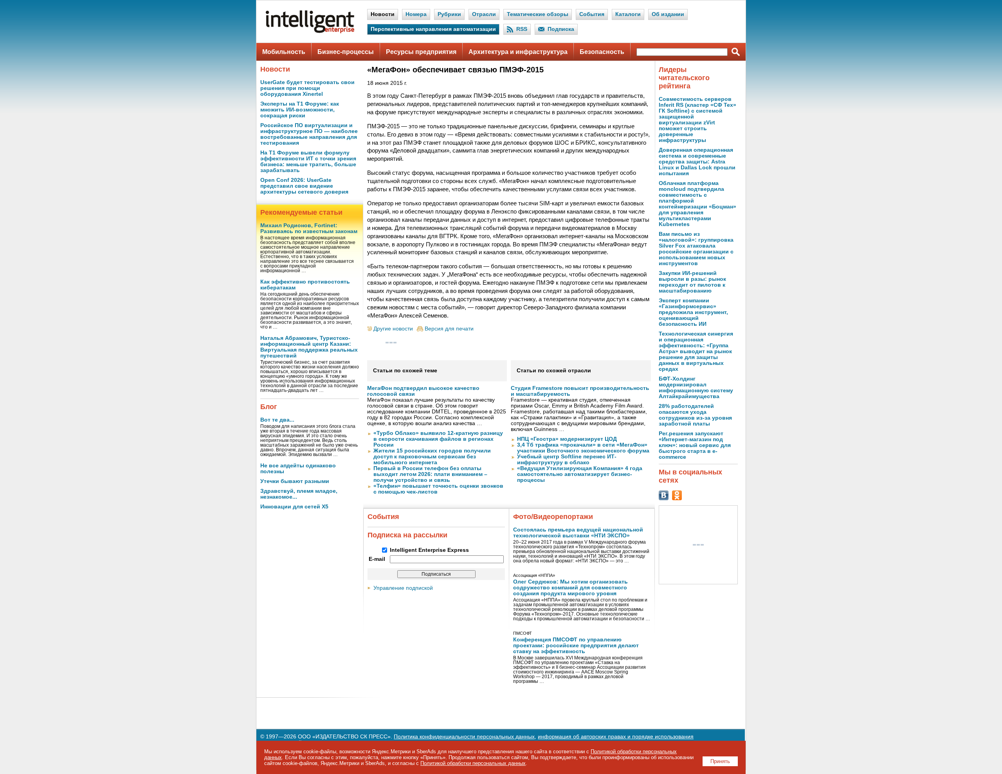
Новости (383, 14)
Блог (268, 407)
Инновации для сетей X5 (294, 507)
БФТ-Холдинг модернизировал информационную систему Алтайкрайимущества (696, 387)
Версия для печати (449, 329)
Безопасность (602, 51)
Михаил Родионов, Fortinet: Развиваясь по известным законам (308, 228)
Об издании (668, 14)
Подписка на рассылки (407, 535)
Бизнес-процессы (345, 51)
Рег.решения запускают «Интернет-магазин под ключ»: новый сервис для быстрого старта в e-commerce (695, 445)
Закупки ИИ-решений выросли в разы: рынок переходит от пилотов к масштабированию (692, 282)
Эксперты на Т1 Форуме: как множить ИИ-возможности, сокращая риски (299, 110)
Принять (720, 761)
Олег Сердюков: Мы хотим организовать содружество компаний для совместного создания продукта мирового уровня (570, 587)
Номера (416, 14)
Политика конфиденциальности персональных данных (464, 737)
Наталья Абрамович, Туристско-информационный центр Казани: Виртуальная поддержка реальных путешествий (309, 347)
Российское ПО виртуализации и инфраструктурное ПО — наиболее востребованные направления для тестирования (309, 134)
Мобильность (283, 51)
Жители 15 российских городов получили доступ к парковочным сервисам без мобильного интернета (432, 456)
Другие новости (393, 329)
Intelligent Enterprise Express (429, 550)
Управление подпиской (403, 588)
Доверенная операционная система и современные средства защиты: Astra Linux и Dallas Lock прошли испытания (697, 161)
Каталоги (628, 14)
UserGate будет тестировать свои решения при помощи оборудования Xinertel (307, 88)
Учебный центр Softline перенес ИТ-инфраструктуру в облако (566, 459)
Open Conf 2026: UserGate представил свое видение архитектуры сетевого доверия (304, 186)
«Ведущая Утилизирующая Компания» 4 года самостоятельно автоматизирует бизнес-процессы (579, 474)
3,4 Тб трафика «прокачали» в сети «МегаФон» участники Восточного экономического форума (583, 448)
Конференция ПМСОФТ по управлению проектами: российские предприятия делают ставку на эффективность (576, 645)
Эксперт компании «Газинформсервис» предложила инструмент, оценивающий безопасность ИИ (693, 312)
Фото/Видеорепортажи (553, 517)
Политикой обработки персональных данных (473, 763)
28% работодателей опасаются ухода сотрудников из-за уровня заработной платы (695, 415)
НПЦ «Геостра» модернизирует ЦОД (567, 439)
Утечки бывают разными (294, 481)
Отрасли (484, 14)
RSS (521, 29)
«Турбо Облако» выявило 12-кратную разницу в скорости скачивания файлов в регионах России (438, 439)
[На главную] (310, 31)
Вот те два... (277, 420)
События (591, 14)
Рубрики (449, 14)
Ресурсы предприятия (421, 51)
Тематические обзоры (537, 14)
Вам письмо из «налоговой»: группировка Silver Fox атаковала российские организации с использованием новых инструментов (696, 248)
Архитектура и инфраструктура (518, 51)
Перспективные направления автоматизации (433, 29)
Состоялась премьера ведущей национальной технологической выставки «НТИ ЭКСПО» (578, 533)
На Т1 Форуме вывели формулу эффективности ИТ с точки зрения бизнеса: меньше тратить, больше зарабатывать (308, 161)
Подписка (561, 29)
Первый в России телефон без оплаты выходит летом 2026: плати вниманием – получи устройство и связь (430, 474)
